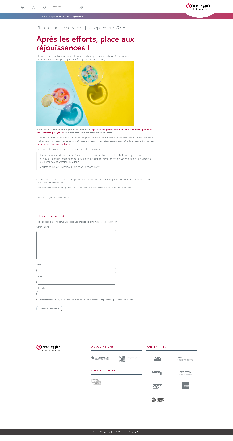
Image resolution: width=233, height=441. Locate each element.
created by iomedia (120, 432)
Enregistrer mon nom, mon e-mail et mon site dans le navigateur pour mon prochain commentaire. (87, 299)
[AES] (130, 358)
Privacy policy (105, 432)
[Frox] (158, 400)
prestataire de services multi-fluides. (53, 143)
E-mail (40, 276)
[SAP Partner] (96, 381)
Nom (39, 264)
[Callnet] (100, 357)
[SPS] (157, 358)
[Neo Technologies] (185, 358)
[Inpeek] (185, 372)
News (46, 16)
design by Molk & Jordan (138, 432)
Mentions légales (92, 432)
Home (38, 16)
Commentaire (43, 226)
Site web (40, 288)
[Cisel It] (157, 372)
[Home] (198, 6)
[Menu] (23, 7)
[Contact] (44, 7)
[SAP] (157, 386)
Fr (33, 6)
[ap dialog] (185, 386)
